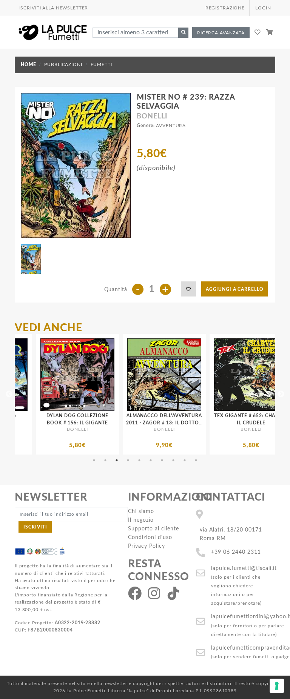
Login (263, 8)
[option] (110, 394)
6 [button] (150, 460)
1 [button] (94, 460)
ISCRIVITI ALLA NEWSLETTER (53, 8)
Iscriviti (35, 527)
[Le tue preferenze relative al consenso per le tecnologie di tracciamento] (277, 686)
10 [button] (196, 460)
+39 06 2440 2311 (236, 552)
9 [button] (184, 460)
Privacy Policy (146, 546)
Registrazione (225, 8)
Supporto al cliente (153, 529)
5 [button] (139, 460)
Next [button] (281, 394)
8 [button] (173, 460)
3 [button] (116, 460)
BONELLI (152, 116)
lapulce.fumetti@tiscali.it (244, 568)
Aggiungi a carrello (235, 289)
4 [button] (128, 460)
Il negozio (141, 520)
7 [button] (162, 460)
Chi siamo (141, 511)
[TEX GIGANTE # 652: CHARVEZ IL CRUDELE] (197, 374)
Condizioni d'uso (150, 537)
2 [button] (105, 460)
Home (28, 64)
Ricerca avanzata (221, 33)
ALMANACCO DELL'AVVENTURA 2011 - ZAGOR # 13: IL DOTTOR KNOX (110, 422)
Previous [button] (9, 394)
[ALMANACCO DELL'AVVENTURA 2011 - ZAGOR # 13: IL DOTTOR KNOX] (110, 374)
